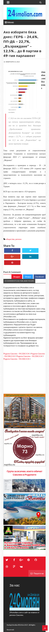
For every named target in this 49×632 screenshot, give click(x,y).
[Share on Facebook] (12, 250)
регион (18, 239)
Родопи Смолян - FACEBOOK (16, 353)
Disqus (28, 277)
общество (10, 239)
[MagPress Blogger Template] (24, 13)
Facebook (40, 277)
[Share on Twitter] (30, 250)
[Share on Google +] (12, 256)
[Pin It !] (12, 262)
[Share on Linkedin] (30, 256)
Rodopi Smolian (12, 625)
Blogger (16, 277)
